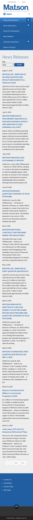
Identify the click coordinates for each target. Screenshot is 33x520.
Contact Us (7, 480)
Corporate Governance (11, 42)
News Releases (8, 36)
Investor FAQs (8, 487)
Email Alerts (8, 483)
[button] (28, 20)
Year (4, 62)
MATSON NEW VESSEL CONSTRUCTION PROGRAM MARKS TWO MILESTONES (14, 232)
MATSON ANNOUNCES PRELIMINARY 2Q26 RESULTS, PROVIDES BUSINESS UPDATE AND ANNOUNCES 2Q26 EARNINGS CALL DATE (15, 121)
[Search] (29, 14)
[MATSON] (16, 8)
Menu (9, 14)
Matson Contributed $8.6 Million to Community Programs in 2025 (13, 393)
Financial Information (10, 20)
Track (24, 2)
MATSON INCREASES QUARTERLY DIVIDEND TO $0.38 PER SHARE (15, 194)
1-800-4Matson (11, 2)
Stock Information (9, 26)
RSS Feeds (7, 490)
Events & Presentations (11, 31)
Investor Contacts (9, 47)
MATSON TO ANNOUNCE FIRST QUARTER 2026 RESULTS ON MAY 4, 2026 (15, 354)
